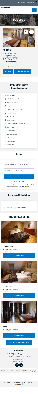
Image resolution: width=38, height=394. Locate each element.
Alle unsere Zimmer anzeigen (19, 342)
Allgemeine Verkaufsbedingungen (26, 371)
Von (8, 164)
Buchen (8, 71)
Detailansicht (19, 255)
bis (20, 164)
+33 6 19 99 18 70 (20, 359)
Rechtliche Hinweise (7, 371)
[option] (19, 37)
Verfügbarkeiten (23, 71)
